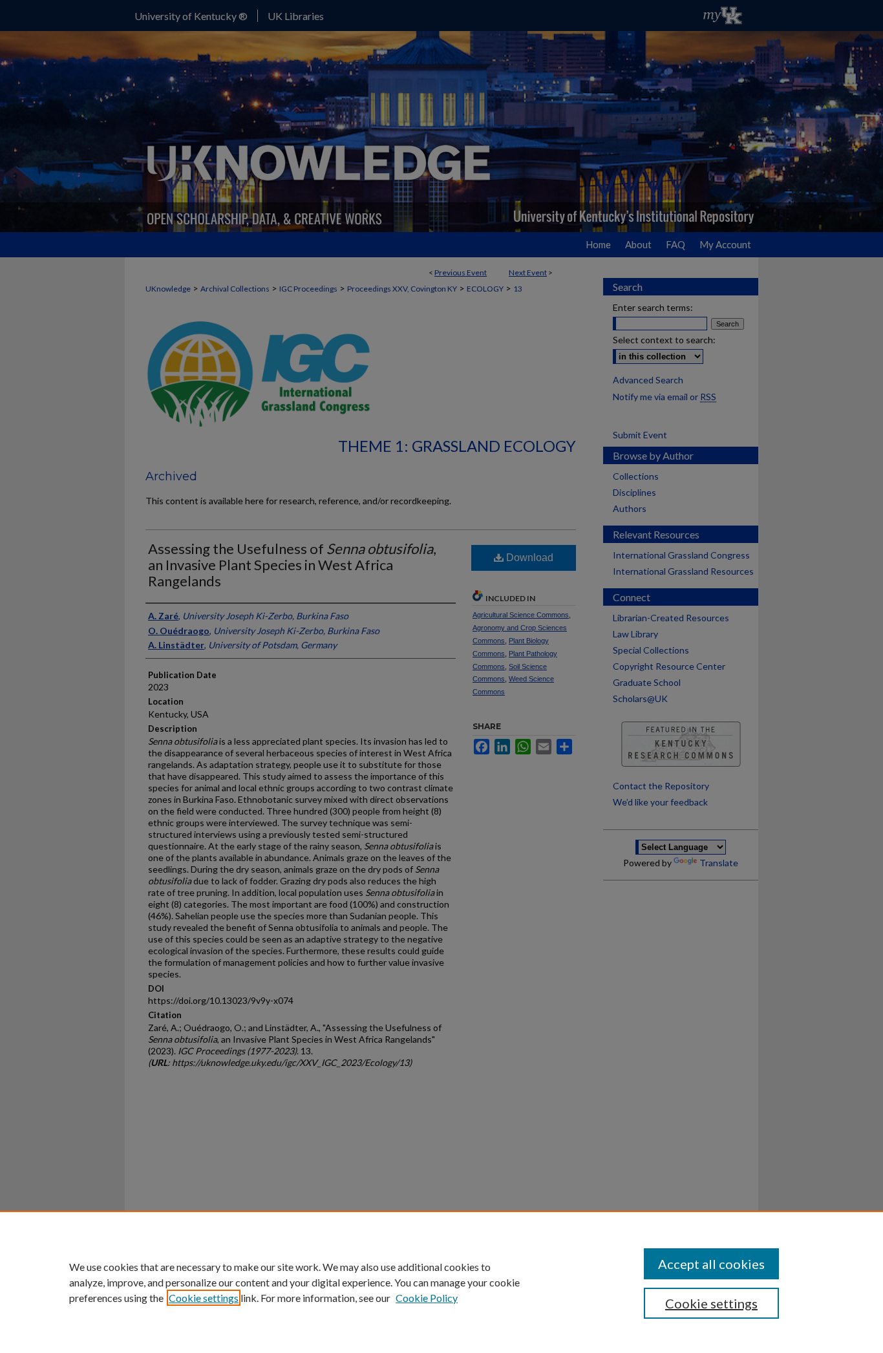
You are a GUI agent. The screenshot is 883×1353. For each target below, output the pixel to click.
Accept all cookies (711, 1264)
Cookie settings (204, 1298)
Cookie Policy (427, 1298)
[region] (441, 1282)
